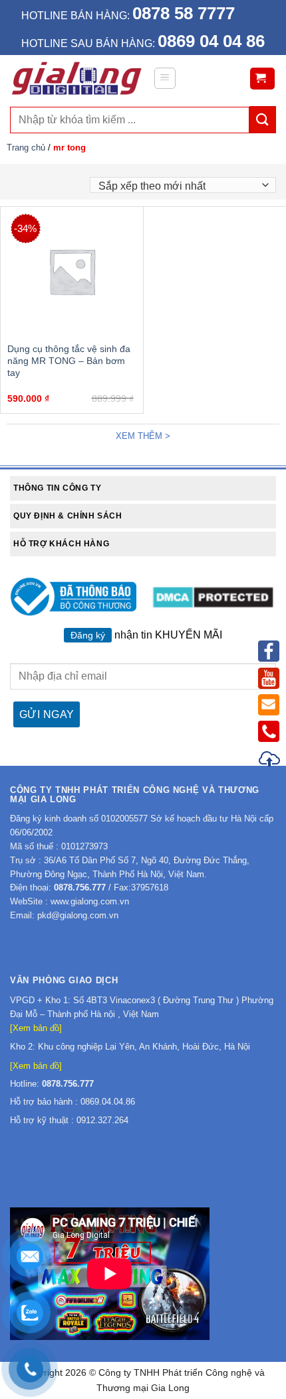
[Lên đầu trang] (270, 760)
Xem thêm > (143, 436)
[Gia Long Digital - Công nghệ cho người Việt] (76, 78)
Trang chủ (26, 147)
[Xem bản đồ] (36, 1028)
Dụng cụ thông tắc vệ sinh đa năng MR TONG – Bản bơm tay (68, 360)
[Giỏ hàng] (262, 79)
